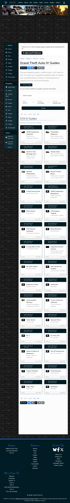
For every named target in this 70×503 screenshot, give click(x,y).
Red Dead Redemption (11, 487)
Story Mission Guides (28, 187)
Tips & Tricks (26, 347)
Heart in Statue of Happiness (32, 352)
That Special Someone (30, 230)
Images (52, 3)
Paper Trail (30, 387)
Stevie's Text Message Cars (31, 153)
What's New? (9, 95)
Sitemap (35, 468)
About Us (58, 454)
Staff (58, 459)
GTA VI (11, 483)
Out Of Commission (57, 351)
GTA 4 (12, 489)
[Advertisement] (35, 29)
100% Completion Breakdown (57, 192)
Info (31, 3)
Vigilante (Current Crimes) (57, 248)
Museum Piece (56, 320)
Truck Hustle (30, 320)
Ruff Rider (54, 387)
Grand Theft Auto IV (28, 126)
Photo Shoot (30, 211)
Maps (41, 3)
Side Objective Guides (28, 147)
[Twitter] (35, 67)
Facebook (12, 478)
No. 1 (28, 336)
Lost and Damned (10, 143)
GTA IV (10, 147)
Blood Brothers (56, 229)
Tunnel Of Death (32, 371)
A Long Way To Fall (33, 247)
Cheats (10, 66)
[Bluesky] (29, 67)
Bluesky (11, 476)
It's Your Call (55, 336)
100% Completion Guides (29, 128)
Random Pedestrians (30, 173)
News (26, 3)
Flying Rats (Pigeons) (55, 133)
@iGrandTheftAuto (33, 53)
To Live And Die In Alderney (57, 301)
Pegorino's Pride (32, 285)
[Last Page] (38, 114)
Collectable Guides (52, 128)
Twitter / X (11, 481)
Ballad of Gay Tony (10, 137)
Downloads (11, 77)
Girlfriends (54, 285)
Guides (35, 3)
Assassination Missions (31, 301)
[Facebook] (32, 67)
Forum (46, 3)
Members (58, 461)
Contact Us (58, 457)
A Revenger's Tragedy (55, 212)
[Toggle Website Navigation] (5, 2)
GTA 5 (12, 485)
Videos (58, 3)
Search (43, 108)
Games (20, 3)
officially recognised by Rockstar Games (27, 499)
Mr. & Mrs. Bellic (32, 267)
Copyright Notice (58, 463)
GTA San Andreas (11, 492)
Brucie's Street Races (56, 173)
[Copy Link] (43, 67)
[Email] (39, 67)
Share (24, 68)
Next (34, 114)
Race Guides (50, 167)
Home (10, 49)
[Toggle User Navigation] (64, 2)
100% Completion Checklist (32, 133)
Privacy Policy (58, 465)
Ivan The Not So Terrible (56, 268)
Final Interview (56, 371)
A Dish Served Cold (33, 191)
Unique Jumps (55, 152)
